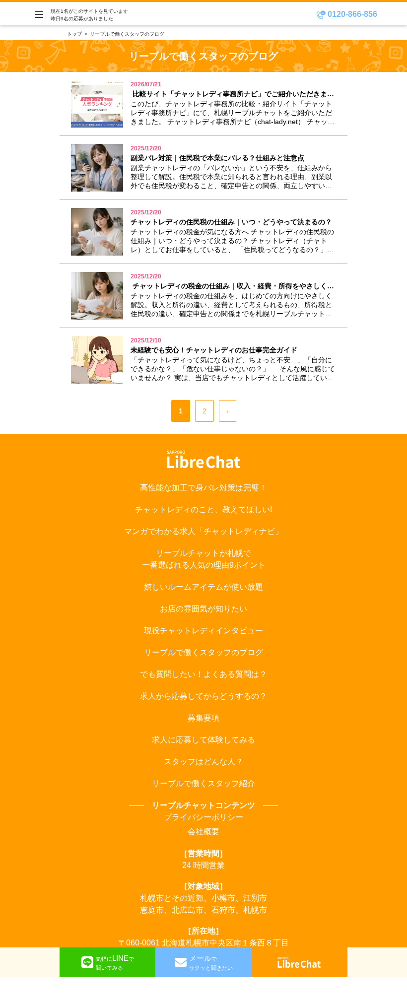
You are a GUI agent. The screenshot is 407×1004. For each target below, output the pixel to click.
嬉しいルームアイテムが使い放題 (203, 587)
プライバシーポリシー (203, 817)
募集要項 (203, 718)
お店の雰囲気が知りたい (203, 608)
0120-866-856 (351, 14)
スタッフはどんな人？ (203, 761)
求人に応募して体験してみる (203, 740)
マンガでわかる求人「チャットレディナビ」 (203, 531)
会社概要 (203, 831)
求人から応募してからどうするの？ (203, 696)
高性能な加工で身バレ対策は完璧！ (203, 487)
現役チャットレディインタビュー (203, 630)
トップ (74, 34)
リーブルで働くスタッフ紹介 (203, 783)
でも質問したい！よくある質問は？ (203, 674)
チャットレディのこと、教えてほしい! (203, 509)
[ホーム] (299, 962)
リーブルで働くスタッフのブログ (203, 652)
